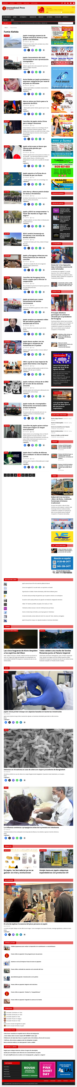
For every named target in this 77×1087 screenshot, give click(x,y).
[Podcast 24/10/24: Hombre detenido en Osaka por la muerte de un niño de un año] (54, 466)
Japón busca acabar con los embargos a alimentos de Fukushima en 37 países (33, 343)
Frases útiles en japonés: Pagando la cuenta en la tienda (26, 999)
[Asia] (13, 305)
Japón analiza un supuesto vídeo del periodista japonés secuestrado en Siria (35, 321)
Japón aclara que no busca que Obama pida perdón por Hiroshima (35, 148)
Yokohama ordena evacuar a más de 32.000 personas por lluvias (65, 211)
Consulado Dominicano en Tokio (14, 1014)
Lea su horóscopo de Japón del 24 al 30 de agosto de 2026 (61, 367)
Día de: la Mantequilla (57, 422)
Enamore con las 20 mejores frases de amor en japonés (26, 961)
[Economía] (13, 261)
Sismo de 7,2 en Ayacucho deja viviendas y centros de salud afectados (61, 267)
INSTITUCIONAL (34, 3)
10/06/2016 (26, 41)
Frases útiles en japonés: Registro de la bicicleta (24, 984)
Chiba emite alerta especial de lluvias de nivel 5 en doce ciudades (65, 236)
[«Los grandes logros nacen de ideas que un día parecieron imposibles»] (62, 395)
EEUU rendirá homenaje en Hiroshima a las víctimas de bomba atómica (34, 235)
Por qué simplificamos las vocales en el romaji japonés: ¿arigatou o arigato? (24, 1055)
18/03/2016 (26, 305)
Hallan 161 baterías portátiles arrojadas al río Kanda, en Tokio (37, 603)
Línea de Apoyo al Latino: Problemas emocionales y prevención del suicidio (65, 550)
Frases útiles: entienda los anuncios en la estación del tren (27, 969)
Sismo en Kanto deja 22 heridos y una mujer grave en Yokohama (38, 612)
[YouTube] (73, 3)
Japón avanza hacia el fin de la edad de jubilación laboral (36, 583)
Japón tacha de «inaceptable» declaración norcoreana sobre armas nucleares (34, 406)
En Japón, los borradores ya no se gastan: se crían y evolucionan (18, 871)
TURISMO (7, 626)
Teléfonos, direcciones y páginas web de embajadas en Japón (20, 1040)
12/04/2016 (26, 177)
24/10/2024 (62, 470)
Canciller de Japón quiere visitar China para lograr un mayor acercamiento (35, 428)
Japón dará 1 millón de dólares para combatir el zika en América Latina (36, 455)
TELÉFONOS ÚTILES (10, 1030)
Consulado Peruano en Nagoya (13, 1018)
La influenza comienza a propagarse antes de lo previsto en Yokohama (31, 827)
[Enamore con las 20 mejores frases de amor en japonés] (7, 963)
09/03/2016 (26, 366)
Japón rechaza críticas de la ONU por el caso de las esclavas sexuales (35, 384)
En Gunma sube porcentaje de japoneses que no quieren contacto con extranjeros (42, 595)
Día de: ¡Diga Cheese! (57, 418)
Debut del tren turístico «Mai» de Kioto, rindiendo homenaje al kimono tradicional (61, 500)
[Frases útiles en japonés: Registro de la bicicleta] (7, 986)
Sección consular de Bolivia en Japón (15, 1025)
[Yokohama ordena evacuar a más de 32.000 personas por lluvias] (56, 210)
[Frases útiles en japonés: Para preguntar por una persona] (7, 955)
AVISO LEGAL (26, 3)
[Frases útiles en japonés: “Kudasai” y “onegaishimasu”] (7, 993)
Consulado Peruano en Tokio (13, 1020)
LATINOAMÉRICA (56, 243)
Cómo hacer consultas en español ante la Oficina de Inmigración (21, 1033)
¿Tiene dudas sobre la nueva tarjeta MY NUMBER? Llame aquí (20, 1035)
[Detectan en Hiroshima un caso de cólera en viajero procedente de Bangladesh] (38, 748)
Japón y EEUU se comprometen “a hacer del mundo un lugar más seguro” (36, 214)
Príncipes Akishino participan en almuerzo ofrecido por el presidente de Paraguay (61, 316)
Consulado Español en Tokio (13, 1016)
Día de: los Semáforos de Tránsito (60, 427)
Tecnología (58, 17)
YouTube (72, 1080)
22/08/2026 (7, 714)
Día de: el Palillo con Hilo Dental (59, 435)
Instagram (52, 1080)
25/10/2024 (62, 460)
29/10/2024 (62, 449)
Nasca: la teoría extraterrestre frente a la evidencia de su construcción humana (65, 345)
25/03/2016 (26, 261)
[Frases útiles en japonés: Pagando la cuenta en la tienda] (7, 1001)
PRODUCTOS (8, 846)
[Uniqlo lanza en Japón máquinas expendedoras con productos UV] (56, 858)
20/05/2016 (26, 85)
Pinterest (65, 1080)
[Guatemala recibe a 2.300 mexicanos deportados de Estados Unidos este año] (54, 284)
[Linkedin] (68, 3)
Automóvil (49, 17)
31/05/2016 (26, 63)
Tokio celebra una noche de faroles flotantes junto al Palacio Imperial (55, 651)
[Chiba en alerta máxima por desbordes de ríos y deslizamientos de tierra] (56, 226)
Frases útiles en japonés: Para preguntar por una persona (26, 954)
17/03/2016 (26, 325)
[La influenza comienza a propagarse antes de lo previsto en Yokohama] (38, 806)
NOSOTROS (5, 3)
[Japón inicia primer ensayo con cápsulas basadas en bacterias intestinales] (38, 690)
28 (30, 475)
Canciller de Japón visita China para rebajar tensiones (35, 122)
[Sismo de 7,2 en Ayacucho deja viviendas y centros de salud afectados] (62, 255)
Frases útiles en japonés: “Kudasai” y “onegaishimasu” (25, 992)
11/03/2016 (26, 347)
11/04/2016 (26, 217)
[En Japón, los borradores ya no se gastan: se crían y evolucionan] (21, 858)
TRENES (54, 476)
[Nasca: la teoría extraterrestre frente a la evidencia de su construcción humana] (54, 344)
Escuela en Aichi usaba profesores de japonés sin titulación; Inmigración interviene (42, 599)
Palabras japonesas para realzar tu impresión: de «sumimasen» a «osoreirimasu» (33, 946)
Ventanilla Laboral (11, 1047)
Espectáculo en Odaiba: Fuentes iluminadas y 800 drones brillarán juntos (39, 591)
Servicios (40, 17)
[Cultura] (13, 152)
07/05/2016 (26, 105)
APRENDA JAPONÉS (10, 942)
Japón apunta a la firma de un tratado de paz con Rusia (34, 174)
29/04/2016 (26, 125)
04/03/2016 (26, 409)
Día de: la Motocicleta (57, 431)
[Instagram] (65, 3)
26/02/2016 (26, 458)
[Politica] (13, 41)
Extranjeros (23, 17)
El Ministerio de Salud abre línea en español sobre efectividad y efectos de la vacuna (27, 1038)
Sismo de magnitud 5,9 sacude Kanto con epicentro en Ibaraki (37, 587)
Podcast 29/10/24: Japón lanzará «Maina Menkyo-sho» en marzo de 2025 (65, 447)
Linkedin (59, 1080)
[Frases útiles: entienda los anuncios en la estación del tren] (7, 971)
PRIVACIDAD (19, 3)
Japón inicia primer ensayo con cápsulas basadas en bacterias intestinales (40, 620)
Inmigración (33, 17)
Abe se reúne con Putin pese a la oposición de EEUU (35, 102)
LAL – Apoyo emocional (59, 545)
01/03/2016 (26, 431)
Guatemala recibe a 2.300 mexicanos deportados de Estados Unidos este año (65, 284)
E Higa (33, 41)
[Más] (28, 134)
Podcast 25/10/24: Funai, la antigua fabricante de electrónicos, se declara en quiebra (65, 456)
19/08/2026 (7, 829)
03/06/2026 (7, 926)
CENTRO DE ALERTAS (57, 203)
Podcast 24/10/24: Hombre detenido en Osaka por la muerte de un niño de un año (65, 466)
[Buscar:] (65, 23)
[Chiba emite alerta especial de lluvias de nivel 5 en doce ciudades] (56, 235)
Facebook (46, 1080)
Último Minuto (7, 17)
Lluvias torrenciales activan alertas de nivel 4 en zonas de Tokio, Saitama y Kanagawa (65, 218)
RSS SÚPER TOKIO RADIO (60, 414)
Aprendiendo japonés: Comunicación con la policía (24, 977)
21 (23, 475)
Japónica (65, 17)
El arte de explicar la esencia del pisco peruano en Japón (25, 924)
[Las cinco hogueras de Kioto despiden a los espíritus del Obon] (21, 639)
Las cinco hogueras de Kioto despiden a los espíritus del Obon (21, 651)
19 (15, 475)
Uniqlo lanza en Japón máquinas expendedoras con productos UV (53, 871)
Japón (14, 17)
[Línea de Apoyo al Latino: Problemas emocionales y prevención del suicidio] (54, 550)
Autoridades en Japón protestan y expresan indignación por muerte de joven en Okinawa (36, 81)
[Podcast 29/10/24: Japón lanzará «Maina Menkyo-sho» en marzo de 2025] (54, 447)
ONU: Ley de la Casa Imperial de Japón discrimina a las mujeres (35, 363)
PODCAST (54, 441)
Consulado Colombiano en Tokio (14, 1012)
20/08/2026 (7, 771)
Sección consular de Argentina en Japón (15, 1023)
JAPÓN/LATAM (56, 291)
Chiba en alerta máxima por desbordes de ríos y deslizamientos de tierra (65, 227)
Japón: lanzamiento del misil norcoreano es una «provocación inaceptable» (36, 59)
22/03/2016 (26, 283)
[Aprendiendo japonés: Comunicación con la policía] (7, 978)
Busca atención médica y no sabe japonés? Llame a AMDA (19, 1042)
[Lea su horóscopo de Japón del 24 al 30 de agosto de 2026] (62, 358)
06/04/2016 (26, 239)
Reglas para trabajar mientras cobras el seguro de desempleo (21, 1050)
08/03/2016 (26, 387)
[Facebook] (62, 3)
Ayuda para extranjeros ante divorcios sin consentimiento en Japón (22, 1052)
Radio (12, 20)
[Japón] (13, 63)
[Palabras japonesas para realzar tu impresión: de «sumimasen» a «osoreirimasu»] (7, 948)
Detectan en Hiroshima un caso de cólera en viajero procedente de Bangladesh (34, 770)
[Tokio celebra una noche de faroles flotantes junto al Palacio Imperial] (56, 639)
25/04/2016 (26, 152)
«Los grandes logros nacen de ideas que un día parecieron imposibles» (61, 405)
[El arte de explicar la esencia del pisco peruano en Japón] (38, 902)
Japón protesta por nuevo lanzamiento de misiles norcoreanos (33, 301)
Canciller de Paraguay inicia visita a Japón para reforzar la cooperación (34, 279)
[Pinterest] (70, 3)
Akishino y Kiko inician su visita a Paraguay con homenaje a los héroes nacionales (65, 336)
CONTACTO (12, 3)
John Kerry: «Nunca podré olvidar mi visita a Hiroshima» (36, 193)
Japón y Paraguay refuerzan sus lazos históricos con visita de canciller (35, 257)
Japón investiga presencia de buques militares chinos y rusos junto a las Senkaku (35, 37)
